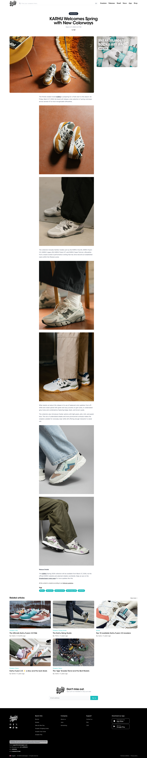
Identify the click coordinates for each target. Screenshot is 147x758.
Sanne (13, 673)
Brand (98, 630)
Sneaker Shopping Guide (42, 728)
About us (63, 719)
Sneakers (103, 3)
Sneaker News (14, 668)
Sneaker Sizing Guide (60, 630)
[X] (16, 724)
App (130, 3)
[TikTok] (13, 727)
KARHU (58, 97)
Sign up (94, 698)
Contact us (89, 719)
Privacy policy (134, 755)
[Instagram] (10, 724)
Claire (13, 636)
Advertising (64, 725)
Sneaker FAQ (14, 630)
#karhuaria (50, 590)
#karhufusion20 (59, 590)
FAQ (87, 722)
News (125, 3)
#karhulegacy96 (71, 590)
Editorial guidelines (68, 583)
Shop (135, 3)
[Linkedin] (16, 727)
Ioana (100, 636)
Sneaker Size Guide (40, 731)
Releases (112, 3)
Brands (37, 719)
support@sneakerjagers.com (20, 745)
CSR (87, 725)
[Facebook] (13, 724)
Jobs (62, 722)
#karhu (42, 590)
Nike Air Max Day (40, 725)
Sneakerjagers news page (47, 578)
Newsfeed (73, 14)
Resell (119, 3)
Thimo (57, 636)
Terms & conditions (124, 755)
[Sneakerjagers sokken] (117, 51)
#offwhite (81, 590)
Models (37, 722)
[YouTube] (10, 727)
